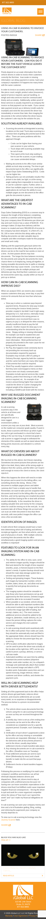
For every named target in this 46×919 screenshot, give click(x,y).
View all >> (5, 840)
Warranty (9, 916)
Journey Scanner (8, 820)
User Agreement (21, 916)
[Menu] (40, 11)
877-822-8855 (23, 907)
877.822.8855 (8, 2)
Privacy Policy (35, 916)
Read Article (8, 876)
